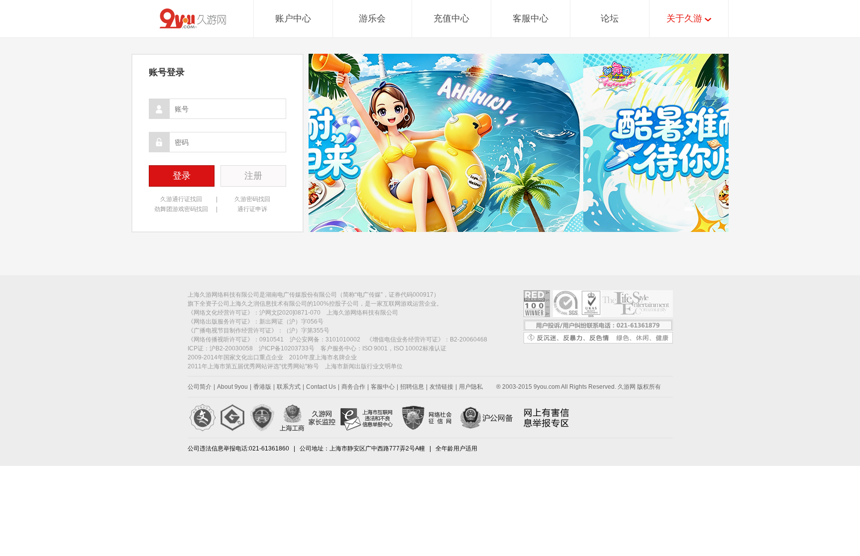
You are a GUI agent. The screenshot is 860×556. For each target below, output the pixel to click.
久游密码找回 (252, 199)
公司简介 (200, 386)
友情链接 (441, 386)
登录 (182, 176)
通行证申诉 (252, 209)
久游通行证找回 (181, 199)
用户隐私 (471, 386)
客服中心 (530, 18)
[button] (689, 209)
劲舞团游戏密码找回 (181, 209)
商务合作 (353, 386)
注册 (253, 176)
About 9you (232, 386)
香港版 (262, 386)
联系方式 (289, 386)
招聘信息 (412, 386)
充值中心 (451, 18)
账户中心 (293, 18)
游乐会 (372, 18)
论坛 (610, 18)
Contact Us (321, 386)
